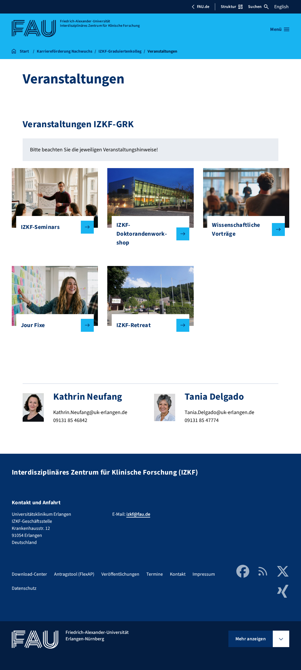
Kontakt (177, 574)
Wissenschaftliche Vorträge (236, 229)
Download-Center (29, 574)
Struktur (228, 7)
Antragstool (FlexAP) (74, 574)
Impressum (204, 574)
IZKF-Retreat (133, 325)
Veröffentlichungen (120, 574)
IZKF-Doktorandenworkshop (141, 234)
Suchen (255, 7)
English (281, 7)
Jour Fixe (33, 325)
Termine (154, 574)
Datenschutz (24, 588)
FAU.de (203, 7)
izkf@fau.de (138, 514)
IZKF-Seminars (40, 227)
